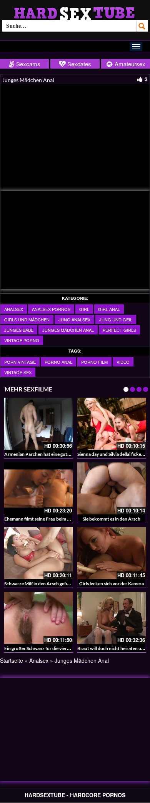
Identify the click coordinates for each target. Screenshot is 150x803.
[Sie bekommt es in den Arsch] (111, 488)
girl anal (109, 309)
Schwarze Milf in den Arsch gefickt (39, 583)
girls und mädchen (27, 319)
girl (84, 309)
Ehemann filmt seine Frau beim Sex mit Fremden (52, 519)
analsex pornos (51, 309)
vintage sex (18, 372)
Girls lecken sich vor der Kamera (111, 583)
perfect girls (119, 330)
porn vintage (20, 362)
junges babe (18, 330)
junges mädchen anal (68, 330)
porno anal (58, 362)
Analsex (13, 309)
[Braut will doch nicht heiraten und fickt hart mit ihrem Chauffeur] (111, 618)
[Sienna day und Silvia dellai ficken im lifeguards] (111, 424)
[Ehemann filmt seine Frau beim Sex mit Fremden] (38, 488)
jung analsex (74, 319)
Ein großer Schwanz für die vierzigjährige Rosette (53, 648)
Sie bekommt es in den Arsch (111, 519)
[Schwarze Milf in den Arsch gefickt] (38, 553)
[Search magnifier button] (142, 26)
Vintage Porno (21, 340)
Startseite (11, 660)
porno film (94, 362)
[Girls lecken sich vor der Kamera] (111, 553)
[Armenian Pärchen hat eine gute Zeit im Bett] (38, 424)
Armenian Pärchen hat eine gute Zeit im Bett (49, 454)
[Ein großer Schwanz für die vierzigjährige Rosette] (38, 618)
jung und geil (115, 319)
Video (123, 362)
